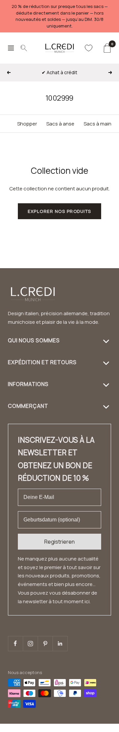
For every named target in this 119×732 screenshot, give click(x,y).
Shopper (27, 123)
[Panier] (107, 48)
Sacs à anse (60, 123)
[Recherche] (23, 48)
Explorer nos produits (59, 211)
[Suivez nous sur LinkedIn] (60, 643)
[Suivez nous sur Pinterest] (45, 643)
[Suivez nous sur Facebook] (15, 643)
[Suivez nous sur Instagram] (30, 643)
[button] (101, 728)
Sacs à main (97, 123)
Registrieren (59, 541)
